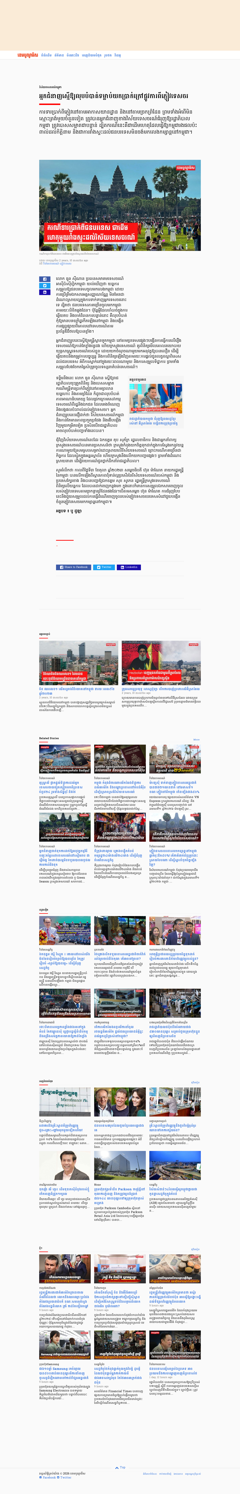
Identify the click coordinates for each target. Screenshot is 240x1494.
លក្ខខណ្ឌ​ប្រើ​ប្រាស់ (193, 1474)
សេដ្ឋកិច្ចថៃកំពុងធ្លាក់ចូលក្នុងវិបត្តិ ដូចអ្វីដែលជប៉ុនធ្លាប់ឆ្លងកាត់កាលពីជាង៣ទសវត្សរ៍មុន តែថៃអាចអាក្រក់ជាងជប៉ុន (118, 1376)
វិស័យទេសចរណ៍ (51, 264)
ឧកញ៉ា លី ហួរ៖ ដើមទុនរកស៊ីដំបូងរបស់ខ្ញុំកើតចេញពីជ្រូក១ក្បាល (64, 1191)
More (196, 739)
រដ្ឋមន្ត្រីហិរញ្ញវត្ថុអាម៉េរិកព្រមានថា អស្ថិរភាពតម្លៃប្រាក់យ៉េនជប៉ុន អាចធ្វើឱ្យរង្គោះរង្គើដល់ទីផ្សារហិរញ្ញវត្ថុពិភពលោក (175, 1297)
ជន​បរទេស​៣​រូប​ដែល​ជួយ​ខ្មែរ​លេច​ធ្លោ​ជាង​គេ (119, 1128)
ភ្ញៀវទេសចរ (65, 264)
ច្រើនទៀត (195, 1082)
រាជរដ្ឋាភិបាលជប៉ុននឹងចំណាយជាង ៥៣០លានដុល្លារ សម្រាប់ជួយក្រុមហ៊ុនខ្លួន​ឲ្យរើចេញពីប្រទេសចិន (174, 1031)
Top (122, 1468)
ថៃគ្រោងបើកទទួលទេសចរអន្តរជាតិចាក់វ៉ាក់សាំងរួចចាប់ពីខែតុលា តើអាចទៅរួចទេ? (120, 956)
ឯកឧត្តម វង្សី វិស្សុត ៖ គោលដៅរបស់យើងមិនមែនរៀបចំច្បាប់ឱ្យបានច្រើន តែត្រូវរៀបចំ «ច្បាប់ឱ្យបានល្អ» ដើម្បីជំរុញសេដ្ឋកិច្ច (64, 961)
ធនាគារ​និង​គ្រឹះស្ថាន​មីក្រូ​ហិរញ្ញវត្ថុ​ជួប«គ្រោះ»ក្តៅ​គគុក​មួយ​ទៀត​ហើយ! (60, 1128)
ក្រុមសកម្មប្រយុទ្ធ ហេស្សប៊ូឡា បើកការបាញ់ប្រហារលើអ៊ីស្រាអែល (161, 689)
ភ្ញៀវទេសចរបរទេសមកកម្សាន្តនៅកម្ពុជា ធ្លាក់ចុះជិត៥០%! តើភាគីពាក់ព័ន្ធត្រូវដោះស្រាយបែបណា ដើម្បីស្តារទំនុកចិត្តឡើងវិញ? (173, 858)
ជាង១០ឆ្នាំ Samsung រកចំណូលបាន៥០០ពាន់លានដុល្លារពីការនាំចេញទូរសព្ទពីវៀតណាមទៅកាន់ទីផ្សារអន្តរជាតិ (64, 1373)
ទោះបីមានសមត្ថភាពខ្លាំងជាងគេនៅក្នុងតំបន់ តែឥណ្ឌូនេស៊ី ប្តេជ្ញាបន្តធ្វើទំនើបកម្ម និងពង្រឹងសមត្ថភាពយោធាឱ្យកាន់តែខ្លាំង (63, 1031)
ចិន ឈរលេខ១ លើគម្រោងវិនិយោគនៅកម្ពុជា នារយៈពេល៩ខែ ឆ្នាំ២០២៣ (77, 691)
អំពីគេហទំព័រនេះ (150, 1474)
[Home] (28, 55)
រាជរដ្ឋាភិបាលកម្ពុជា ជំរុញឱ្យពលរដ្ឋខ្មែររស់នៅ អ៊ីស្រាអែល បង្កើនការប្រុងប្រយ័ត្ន (153, 421)
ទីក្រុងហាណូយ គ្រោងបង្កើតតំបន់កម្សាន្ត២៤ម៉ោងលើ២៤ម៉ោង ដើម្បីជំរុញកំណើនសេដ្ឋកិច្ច (118, 855)
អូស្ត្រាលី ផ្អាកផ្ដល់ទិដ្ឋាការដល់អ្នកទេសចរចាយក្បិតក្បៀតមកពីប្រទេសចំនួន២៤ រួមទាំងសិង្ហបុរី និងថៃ (61, 787)
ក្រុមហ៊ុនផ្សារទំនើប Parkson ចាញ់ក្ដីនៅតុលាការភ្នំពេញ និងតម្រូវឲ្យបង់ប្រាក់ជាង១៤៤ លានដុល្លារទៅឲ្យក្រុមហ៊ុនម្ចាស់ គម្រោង (119, 1196)
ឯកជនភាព (178, 1474)
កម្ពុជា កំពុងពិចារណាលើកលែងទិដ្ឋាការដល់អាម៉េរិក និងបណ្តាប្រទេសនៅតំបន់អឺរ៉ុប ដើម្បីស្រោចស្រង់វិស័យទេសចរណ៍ (120, 787)
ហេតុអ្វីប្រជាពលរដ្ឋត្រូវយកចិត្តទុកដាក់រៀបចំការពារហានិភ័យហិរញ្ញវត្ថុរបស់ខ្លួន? (173, 956)
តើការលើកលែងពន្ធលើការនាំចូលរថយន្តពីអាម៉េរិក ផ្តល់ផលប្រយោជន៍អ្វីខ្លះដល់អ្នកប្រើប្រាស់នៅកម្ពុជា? (118, 1031)
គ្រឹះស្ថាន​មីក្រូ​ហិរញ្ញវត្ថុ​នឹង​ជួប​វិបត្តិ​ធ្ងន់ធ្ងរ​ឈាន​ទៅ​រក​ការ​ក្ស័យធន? (172, 1128)
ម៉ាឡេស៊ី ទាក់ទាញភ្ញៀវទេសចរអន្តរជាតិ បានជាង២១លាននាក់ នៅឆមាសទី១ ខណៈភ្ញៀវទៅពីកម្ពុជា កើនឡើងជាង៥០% (174, 787)
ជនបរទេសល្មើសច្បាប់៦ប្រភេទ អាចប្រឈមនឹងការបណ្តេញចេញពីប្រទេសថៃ (173, 1371)
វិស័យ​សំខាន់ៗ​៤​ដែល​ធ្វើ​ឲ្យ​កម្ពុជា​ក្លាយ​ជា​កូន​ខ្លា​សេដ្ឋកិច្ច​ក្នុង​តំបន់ (173, 1191)
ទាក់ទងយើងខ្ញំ (165, 1474)
